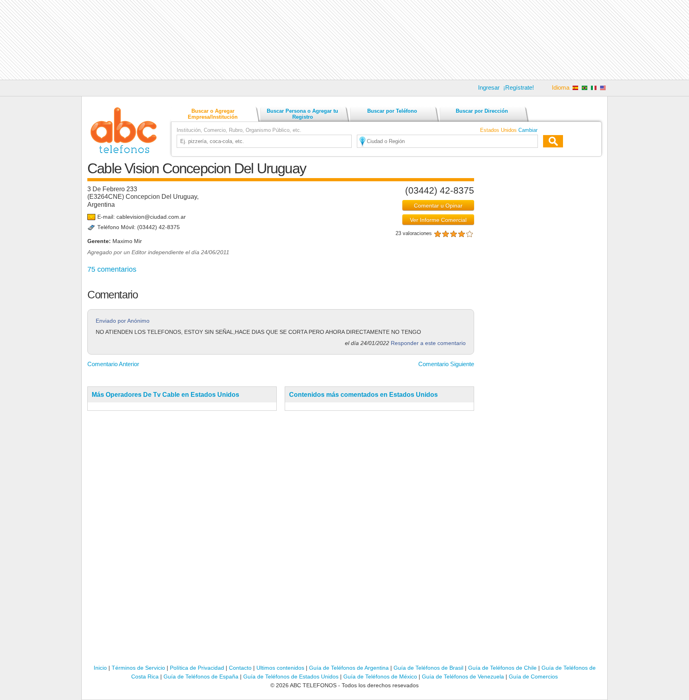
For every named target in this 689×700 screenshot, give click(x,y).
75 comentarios (111, 269)
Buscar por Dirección (482, 111)
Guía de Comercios (533, 676)
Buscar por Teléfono (392, 111)
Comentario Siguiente (446, 364)
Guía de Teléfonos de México (380, 676)
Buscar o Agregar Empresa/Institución (213, 114)
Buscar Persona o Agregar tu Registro (302, 114)
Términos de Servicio (138, 668)
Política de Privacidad (197, 668)
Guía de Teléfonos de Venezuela (463, 676)
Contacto (240, 668)
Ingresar (489, 87)
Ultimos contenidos (280, 668)
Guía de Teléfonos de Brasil (428, 668)
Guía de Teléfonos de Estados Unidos (291, 676)
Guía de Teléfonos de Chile (502, 668)
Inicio (100, 668)
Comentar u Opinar (438, 205)
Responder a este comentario (428, 343)
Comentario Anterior (113, 364)
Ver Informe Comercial (438, 220)
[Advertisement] (344, 40)
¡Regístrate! (518, 87)
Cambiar (527, 130)
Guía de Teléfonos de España (200, 676)
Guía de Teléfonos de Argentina (349, 668)
